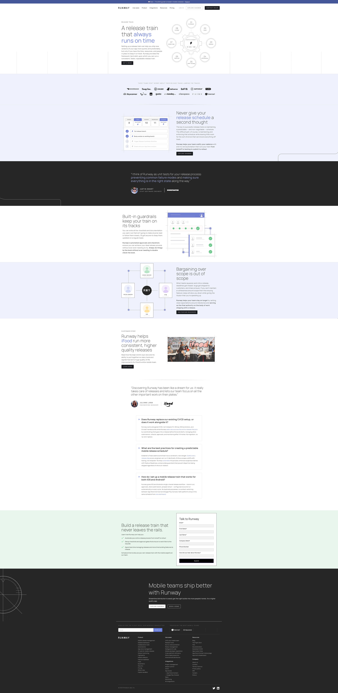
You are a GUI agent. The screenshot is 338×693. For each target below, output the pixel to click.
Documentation (197, 647)
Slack (167, 677)
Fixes (139, 661)
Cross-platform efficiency (173, 653)
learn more (127, 366)
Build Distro (141, 664)
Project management (171, 664)
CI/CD (167, 668)
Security (140, 666)
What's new (141, 670)
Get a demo (127, 63)
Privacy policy (196, 668)
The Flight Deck (197, 642)
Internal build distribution (172, 657)
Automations (142, 647)
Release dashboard (143, 642)
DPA (193, 671)
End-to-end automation (172, 645)
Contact (195, 664)
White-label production (172, 655)
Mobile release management (146, 640)
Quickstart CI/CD (197, 649)
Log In (181, 8)
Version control (169, 666)
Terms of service (197, 666)
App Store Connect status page (202, 653)
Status (194, 675)
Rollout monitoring (143, 653)
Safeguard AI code (170, 649)
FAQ (193, 645)
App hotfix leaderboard (199, 655)
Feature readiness (143, 659)
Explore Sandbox (185, 153)
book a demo (174, 606)
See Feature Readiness (187, 312)
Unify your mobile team (172, 640)
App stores (168, 671)
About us (195, 662)
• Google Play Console (172, 675)
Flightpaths (141, 655)
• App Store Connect (171, 673)
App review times (197, 651)
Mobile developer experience (173, 651)
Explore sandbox (143, 672)
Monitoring (168, 679)
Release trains (169, 642)
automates (166, 461)
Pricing (140, 668)
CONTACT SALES (212, 8)
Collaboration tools (143, 645)
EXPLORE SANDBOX (194, 8)
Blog (193, 640)
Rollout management (171, 647)
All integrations (169, 681)
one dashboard (161, 494)
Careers (194, 673)
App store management (145, 649)
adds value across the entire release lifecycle (182, 429)
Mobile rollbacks (143, 657)
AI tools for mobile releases (146, 651)
